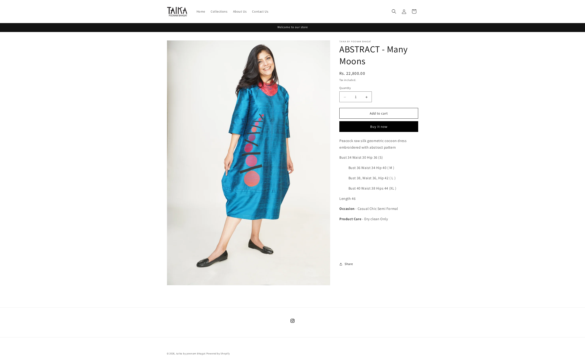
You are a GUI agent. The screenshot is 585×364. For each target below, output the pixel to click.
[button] (394, 11)
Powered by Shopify (218, 353)
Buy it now (379, 126)
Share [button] (349, 264)
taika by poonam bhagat (191, 353)
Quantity (345, 88)
